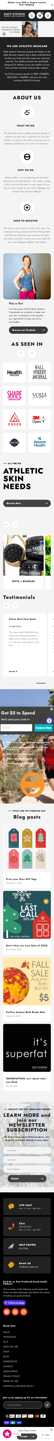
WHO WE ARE (10, 1346)
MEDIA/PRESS (10, 1371)
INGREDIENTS (10, 1361)
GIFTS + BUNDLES (23, 581)
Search (6, 1332)
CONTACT (8, 1366)
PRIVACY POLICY (11, 1376)
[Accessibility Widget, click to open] (49, 720)
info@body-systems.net (28, 1266)
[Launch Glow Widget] (7, 1433)
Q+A (5, 1341)
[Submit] (47, 1404)
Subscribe (43, 727)
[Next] (32, 353)
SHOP (6, 1351)
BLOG (6, 1356)
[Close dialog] (51, 709)
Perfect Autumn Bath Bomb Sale (25, 1012)
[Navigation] (48, 15)
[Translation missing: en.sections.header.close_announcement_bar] (51, 4)
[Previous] (21, 353)
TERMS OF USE (10, 1381)
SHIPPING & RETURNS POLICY (18, 1386)
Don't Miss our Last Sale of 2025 (27, 945)
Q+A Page (23, 1248)
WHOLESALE (9, 1337)
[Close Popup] (51, 1429)
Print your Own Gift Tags (21, 879)
